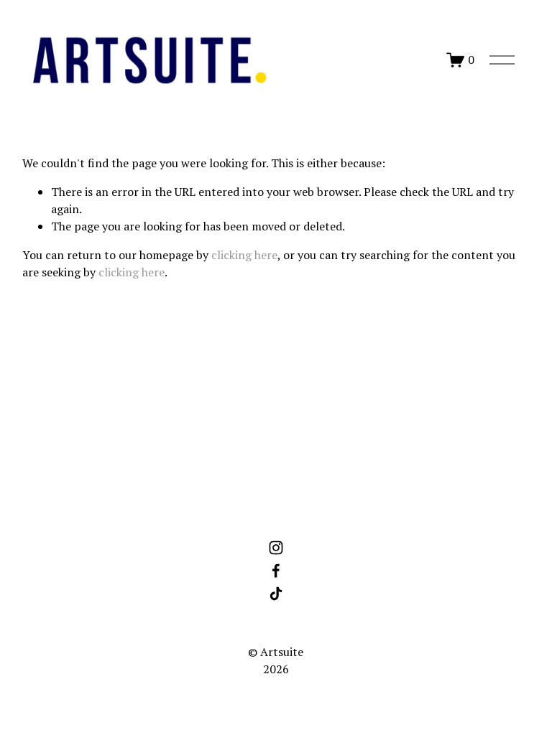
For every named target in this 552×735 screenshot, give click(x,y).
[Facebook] (276, 570)
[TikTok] (276, 593)
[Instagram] (276, 547)
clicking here (244, 255)
